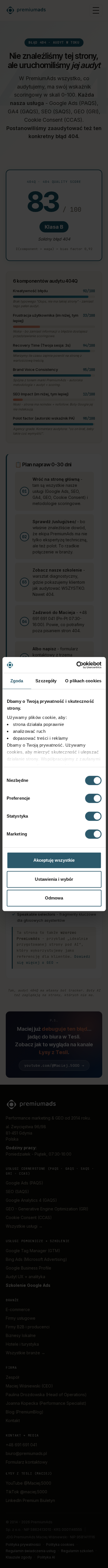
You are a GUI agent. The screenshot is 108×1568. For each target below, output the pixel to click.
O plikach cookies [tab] (83, 680)
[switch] (93, 798)
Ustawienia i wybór (54, 879)
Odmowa (54, 897)
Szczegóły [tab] (45, 680)
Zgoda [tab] (16, 680)
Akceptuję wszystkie (54, 860)
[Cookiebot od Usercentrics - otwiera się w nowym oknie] (76, 665)
